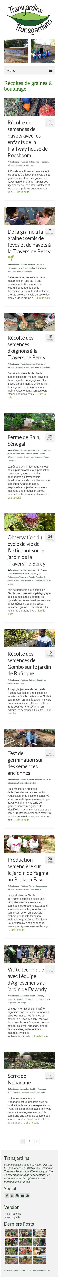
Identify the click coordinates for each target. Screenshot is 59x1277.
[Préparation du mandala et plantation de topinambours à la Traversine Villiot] (11, 1251)
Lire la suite (22, 192)
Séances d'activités (24, 271)
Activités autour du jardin (30, 450)
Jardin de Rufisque (28, 680)
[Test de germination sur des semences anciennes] (29, 738)
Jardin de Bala (18, 454)
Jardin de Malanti (27, 779)
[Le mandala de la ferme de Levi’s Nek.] (39, 1260)
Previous (7, 52)
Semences (39, 457)
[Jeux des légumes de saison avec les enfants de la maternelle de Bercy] (39, 1233)
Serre (42, 1092)
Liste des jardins (31, 454)
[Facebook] (7, 1196)
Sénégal (11, 461)
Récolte (42, 454)
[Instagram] (17, 1196)
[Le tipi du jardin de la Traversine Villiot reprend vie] (25, 1242)
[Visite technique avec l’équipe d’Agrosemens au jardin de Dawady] (29, 954)
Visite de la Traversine (33, 580)
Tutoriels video (30, 783)
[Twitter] (12, 1196)
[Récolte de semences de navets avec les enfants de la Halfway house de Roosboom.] (29, 107)
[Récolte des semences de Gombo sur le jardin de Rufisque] (29, 638)
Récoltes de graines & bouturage (21, 165)
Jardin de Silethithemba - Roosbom (34, 162)
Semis (46, 457)
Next (52, 52)
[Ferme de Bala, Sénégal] (29, 422)
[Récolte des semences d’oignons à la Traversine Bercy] (29, 322)
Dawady (41, 996)
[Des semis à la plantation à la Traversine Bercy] (39, 1242)
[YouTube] (22, 1196)
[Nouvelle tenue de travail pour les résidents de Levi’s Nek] (11, 1260)
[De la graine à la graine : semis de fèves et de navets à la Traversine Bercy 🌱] (29, 216)
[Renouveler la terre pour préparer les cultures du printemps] (11, 1242)
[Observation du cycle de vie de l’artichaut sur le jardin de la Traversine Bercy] (29, 522)
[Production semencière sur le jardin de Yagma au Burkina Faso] (29, 844)
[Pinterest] (27, 1196)
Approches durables (28, 996)
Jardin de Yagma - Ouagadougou (34, 886)
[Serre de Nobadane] (29, 1060)
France (44, 570)
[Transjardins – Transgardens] (29, 19)
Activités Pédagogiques (29, 264)
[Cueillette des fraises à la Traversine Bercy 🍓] (25, 1251)
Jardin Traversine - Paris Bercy (33, 364)
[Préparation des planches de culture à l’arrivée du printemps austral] (11, 1233)
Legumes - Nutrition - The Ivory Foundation (25, 999)
